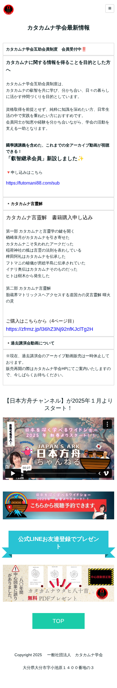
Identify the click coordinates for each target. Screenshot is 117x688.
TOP (58, 621)
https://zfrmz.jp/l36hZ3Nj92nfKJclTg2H (49, 329)
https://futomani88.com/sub (33, 183)
